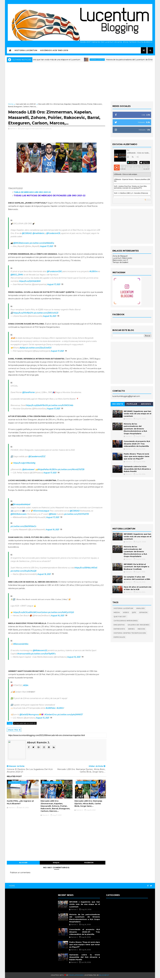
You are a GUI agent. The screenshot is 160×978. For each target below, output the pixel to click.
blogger (23, 863)
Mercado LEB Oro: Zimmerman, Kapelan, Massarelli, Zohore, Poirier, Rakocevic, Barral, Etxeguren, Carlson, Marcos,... (55, 806)
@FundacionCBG (54, 271)
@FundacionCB (53, 233)
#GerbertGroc (51, 714)
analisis (140, 608)
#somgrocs (34, 714)
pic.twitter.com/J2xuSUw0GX (38, 348)
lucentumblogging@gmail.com (126, 396)
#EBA (25, 685)
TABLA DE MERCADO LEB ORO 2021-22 (32, 192)
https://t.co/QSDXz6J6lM (29, 281)
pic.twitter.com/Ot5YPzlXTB (76, 514)
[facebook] (148, 885)
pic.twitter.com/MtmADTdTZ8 (71, 469)
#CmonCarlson (41, 612)
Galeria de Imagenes (138, 625)
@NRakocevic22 (40, 650)
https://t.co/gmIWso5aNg (24, 463)
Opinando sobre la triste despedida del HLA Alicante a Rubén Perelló (137, 468)
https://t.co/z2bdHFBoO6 (37, 405)
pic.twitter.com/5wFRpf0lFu (43, 654)
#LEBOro (94, 271)
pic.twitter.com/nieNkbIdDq (42, 243)
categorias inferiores (126, 621)
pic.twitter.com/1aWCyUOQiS (61, 612)
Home (10, 104)
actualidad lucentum (17, 782)
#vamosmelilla (24, 654)
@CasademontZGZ (36, 456)
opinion (143, 612)
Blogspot (104, 975)
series (131, 629)
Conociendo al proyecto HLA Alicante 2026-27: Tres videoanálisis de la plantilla (137, 443)
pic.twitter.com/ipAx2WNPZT (70, 714)
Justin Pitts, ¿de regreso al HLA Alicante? (20, 802)
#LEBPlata (50, 708)
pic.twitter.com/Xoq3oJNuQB (23, 571)
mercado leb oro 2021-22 (26, 104)
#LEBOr (60, 708)
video (126, 612)
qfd (134, 612)
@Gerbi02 (24, 714)
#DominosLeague (41, 511)
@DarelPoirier (28, 392)
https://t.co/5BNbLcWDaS (86, 568)
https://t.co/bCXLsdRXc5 (23, 612)
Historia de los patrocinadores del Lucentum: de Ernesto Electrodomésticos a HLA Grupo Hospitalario (135, 429)
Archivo (146, 404)
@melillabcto (38, 233)
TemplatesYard (76, 975)
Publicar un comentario (20, 872)
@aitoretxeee (28, 469)
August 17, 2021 (46, 246)
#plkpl (22, 348)
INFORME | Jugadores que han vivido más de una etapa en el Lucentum (137, 413)
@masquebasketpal (21, 504)
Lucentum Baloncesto (122, 258)
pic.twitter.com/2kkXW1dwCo (23, 526)
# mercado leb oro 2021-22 (25, 723)
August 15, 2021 (42, 718)
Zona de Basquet (120, 256)
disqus (56, 863)
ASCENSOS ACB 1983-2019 (54, 50)
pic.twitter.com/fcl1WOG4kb (60, 405)
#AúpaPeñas (43, 469)
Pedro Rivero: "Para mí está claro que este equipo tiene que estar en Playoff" (136, 456)
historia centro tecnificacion (130, 633)
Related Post (14, 776)
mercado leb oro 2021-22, (41, 129)
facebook (89, 863)
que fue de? (120, 616)
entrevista (119, 629)
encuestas (119, 625)
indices (141, 629)
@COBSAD (27, 233)
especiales (119, 637)
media (117, 612)
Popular (132, 404)
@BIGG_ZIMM (17, 275)
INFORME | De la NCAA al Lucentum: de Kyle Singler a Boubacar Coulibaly (136, 566)
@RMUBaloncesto (21, 243)
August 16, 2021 (49, 316)
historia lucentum (80, 59)
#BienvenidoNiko (20, 644)
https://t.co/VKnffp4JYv (23, 313)
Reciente (117, 404)
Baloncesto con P (120, 260)
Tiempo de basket (120, 262)
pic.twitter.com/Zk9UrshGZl (46, 313)
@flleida (52, 514)
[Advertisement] (80, 81)
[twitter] (151, 885)
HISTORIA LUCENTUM (26, 50)
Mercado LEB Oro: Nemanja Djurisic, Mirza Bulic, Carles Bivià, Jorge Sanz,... (88, 803)
